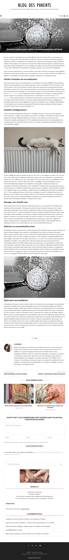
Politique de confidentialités (39, 554)
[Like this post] (33, 338)
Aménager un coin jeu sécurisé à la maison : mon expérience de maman (25, 519)
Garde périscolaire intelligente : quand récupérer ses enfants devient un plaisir (28, 526)
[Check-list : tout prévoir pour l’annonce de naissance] (50, 394)
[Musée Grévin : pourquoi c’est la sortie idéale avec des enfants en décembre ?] (19, 394)
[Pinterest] (62, 16)
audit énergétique (14, 93)
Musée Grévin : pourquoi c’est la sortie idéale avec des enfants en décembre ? (27, 533)
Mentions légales (26, 554)
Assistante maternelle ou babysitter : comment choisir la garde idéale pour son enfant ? (30, 522)
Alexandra (17, 344)
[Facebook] (28, 545)
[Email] (64, 16)
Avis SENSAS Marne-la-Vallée (14, 530)
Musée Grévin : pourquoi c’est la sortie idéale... (19, 406)
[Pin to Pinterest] (36, 338)
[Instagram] (60, 16)
